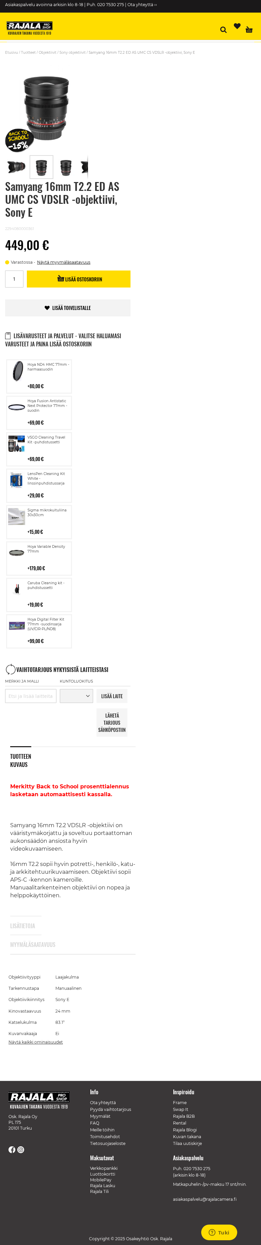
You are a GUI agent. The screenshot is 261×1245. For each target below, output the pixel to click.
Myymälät (100, 1116)
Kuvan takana (187, 1136)
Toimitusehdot (105, 1136)
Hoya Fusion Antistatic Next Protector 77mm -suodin (47, 406)
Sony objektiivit (72, 52)
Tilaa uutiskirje (187, 1143)
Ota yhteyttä (103, 1102)
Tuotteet (28, 52)
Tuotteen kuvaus (20, 759)
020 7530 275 (197, 1168)
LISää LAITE (112, 696)
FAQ (94, 1123)
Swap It (180, 1109)
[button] (17, 167)
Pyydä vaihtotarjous (110, 1109)
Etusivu (11, 52)
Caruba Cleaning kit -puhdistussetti (46, 585)
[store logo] (32, 28)
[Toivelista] (237, 26)
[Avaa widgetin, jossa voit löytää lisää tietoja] (219, 1233)
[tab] (25, 756)
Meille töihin (102, 1129)
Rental (179, 1123)
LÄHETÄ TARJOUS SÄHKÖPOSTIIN (112, 722)
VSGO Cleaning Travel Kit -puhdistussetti (46, 439)
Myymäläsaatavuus (20, 944)
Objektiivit (47, 52)
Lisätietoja (20, 926)
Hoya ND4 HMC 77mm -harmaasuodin (48, 367)
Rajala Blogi (185, 1129)
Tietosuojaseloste (107, 1143)
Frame (180, 1102)
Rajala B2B (184, 1116)
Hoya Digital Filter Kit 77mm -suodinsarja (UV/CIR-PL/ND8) (46, 624)
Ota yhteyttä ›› (142, 4)
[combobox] (30, 696)
